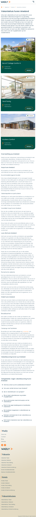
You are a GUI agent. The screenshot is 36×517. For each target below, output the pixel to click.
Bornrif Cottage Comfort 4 (11, 63)
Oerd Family (6, 101)
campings (25, 331)
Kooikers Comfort (8, 139)
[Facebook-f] (5, 445)
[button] (33, 2)
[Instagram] (2, 445)
